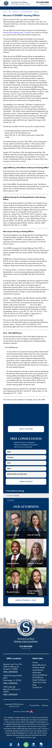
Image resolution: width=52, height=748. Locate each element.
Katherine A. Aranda (34, 563)
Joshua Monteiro (13, 563)
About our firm (26, 429)
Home (35, 662)
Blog (34, 685)
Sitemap (45, 705)
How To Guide (14, 496)
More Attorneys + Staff (26, 600)
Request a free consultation (26, 641)
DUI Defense (37, 677)
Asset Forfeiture (39, 680)
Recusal (11, 500)
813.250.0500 (42, 2)
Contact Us (37, 687)
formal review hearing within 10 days (16, 32)
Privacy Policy (34, 705)
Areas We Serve (39, 665)
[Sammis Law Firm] (6, 3)
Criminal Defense (39, 675)
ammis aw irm (19, 2)
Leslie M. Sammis (33, 535)
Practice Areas (38, 667)
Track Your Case (39, 682)
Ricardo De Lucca (13, 592)
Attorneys (36, 672)
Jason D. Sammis (13, 535)
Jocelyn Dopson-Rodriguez (33, 592)
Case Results (37, 670)
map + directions (10, 671)
